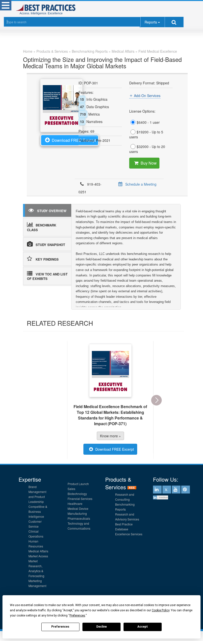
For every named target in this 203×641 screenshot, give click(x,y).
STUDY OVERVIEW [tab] (51, 210)
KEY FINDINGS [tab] (47, 259)
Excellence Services (128, 534)
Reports (151, 22)
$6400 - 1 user (148, 122)
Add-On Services (147, 95)
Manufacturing (77, 513)
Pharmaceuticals (79, 518)
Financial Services (80, 498)
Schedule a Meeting (140, 184)
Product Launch (78, 484)
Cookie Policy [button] (160, 610)
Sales (71, 489)
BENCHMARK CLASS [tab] (41, 227)
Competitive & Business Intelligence (37, 511)
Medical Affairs (38, 551)
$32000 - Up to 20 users (147, 149)
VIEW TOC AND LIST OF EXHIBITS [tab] (47, 276)
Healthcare (75, 503)
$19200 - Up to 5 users (146, 134)
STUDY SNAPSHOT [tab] (50, 244)
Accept (142, 626)
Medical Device (78, 508)
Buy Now (149, 163)
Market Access (38, 556)
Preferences (60, 626)
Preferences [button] (77, 615)
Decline (101, 626)
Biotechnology (77, 494)
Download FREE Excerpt (74, 140)
